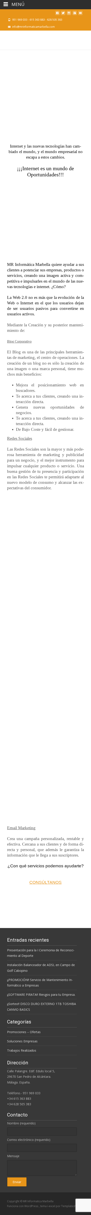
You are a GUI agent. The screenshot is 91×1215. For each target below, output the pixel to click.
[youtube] (80, 14)
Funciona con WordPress (23, 1206)
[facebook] (57, 14)
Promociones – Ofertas (24, 1032)
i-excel (51, 1206)
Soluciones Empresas (22, 1041)
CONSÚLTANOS (45, 882)
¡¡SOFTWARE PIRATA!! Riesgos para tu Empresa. (41, 994)
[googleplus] (74, 14)
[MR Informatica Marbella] (9, 39)
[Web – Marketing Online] (45, 98)
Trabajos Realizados (21, 1050)
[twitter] (63, 14)
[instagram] (69, 14)
